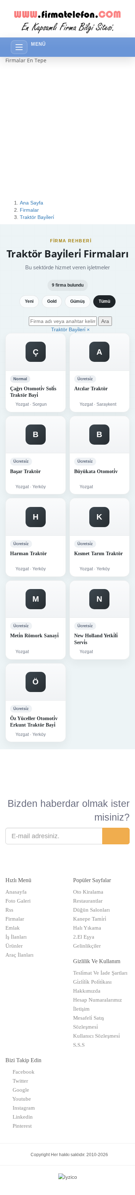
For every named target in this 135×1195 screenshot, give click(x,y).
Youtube (20, 1099)
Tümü (104, 301)
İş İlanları (16, 937)
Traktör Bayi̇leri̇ (37, 217)
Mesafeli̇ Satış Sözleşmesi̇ (88, 1022)
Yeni (29, 301)
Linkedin (21, 1117)
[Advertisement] (67, 131)
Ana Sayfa (31, 203)
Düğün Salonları (91, 910)
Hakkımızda (86, 991)
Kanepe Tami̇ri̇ (89, 919)
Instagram (22, 1108)
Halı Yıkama (87, 928)
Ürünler (14, 946)
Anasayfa (16, 892)
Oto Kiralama (88, 892)
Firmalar (29, 210)
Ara (105, 321)
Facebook (22, 1072)
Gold (52, 301)
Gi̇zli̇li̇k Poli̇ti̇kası (92, 982)
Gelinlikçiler (87, 946)
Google (19, 1090)
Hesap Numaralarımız (97, 1000)
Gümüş (77, 301)
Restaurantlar (88, 901)
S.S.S (79, 1045)
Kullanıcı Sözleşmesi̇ (96, 1036)
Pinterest (21, 1126)
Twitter (19, 1081)
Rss (9, 910)
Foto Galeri (18, 901)
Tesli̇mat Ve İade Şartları (100, 973)
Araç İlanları (19, 955)
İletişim (81, 1009)
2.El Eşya (83, 937)
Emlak (12, 928)
